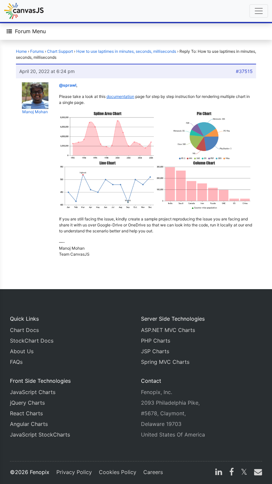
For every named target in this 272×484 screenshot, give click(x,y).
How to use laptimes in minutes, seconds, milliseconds (126, 51)
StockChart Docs (31, 340)
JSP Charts (155, 351)
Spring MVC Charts (165, 362)
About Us (22, 351)
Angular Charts (29, 424)
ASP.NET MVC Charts (168, 330)
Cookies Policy (117, 472)
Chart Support (60, 51)
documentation (120, 96)
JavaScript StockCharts (40, 434)
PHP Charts (155, 340)
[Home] (24, 11)
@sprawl (67, 85)
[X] (244, 472)
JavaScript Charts (32, 392)
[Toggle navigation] (258, 11)
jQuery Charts (27, 402)
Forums (37, 51)
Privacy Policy (74, 472)
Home (21, 51)
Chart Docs (24, 330)
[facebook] (232, 472)
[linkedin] (219, 472)
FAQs (16, 362)
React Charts (26, 413)
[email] (256, 472)
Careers (153, 472)
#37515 (244, 71)
